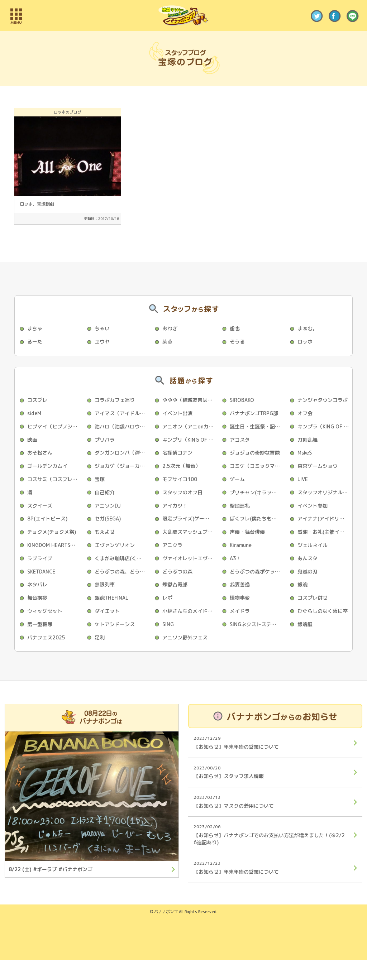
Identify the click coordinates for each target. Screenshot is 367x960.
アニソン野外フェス (185, 637)
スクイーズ (39, 505)
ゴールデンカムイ (47, 465)
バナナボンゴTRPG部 (254, 413)
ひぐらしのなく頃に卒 (322, 611)
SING (168, 624)
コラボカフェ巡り (115, 400)
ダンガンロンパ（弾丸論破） (122, 452)
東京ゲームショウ (317, 465)
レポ (167, 597)
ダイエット (107, 611)
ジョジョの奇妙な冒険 (255, 452)
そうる (237, 341)
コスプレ (37, 400)
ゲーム (237, 479)
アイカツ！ (174, 505)
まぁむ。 (307, 328)
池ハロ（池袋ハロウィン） (122, 426)
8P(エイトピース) (47, 518)
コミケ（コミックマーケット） (257, 465)
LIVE (302, 479)
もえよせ (105, 531)
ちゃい (102, 328)
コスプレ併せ (312, 597)
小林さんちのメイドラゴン (189, 611)
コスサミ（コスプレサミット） (54, 479)
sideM (34, 413)
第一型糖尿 (39, 624)
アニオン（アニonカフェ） (189, 426)
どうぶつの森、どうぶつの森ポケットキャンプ (122, 571)
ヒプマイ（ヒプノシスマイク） (54, 426)
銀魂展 (305, 624)
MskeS (304, 452)
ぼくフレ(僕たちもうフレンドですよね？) (257, 518)
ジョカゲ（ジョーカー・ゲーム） (122, 465)
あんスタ (307, 558)
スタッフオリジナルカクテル (324, 492)
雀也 (235, 328)
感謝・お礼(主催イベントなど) (324, 531)
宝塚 (100, 479)
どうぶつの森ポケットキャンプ (257, 571)
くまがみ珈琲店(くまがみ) (122, 558)
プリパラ (105, 439)
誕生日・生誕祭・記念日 (257, 426)
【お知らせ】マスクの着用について (234, 801)
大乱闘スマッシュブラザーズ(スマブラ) (189, 531)
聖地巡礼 (240, 505)
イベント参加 (312, 505)
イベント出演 (177, 413)
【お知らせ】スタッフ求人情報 (229, 772)
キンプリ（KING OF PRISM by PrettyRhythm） (189, 439)
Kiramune (241, 545)
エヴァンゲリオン (115, 545)
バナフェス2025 (46, 637)
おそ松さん (39, 452)
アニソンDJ (108, 505)
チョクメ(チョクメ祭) (51, 531)
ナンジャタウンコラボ (322, 400)
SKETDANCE (41, 571)
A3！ (235, 558)
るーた (34, 341)
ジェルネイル (312, 545)
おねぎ (169, 328)
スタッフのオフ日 (182, 492)
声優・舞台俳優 (247, 531)
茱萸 (167, 341)
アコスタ (240, 439)
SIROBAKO (242, 400)
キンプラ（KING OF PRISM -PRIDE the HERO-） (324, 426)
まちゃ (34, 328)
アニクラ (172, 545)
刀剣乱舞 (307, 439)
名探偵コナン (177, 452)
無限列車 (105, 584)
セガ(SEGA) (108, 518)
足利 (100, 637)
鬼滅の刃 (307, 571)
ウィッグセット (44, 611)
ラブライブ (39, 558)
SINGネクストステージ (255, 624)
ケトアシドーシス (115, 624)
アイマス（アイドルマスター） (122, 413)
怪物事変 (240, 597)
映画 (32, 439)
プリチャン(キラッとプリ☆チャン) (257, 492)
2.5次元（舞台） (181, 465)
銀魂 (302, 584)
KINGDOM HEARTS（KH (54, 545)
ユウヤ (102, 341)
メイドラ (240, 611)
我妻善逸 (240, 584)
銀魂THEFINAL (111, 597)
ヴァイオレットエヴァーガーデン (189, 558)
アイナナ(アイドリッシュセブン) (324, 518)
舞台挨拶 (37, 597)
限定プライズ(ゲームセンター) (189, 518)
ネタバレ (37, 584)
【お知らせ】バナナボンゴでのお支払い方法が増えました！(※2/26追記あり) (269, 834)
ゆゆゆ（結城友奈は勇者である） (189, 400)
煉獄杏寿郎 (174, 584)
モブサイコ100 (179, 479)
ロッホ (305, 341)
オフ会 (305, 413)
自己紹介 (105, 492)
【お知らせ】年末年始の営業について (236, 742)
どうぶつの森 (177, 571)
